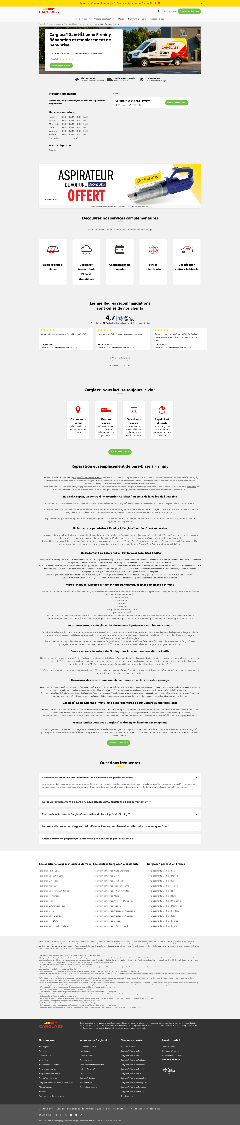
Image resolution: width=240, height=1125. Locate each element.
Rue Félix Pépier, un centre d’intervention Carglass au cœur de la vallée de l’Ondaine (120, 496)
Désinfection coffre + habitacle (186, 267)
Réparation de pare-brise (49, 1065)
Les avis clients (171, 1060)
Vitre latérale (44, 1060)
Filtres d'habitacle (153, 267)
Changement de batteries (119, 267)
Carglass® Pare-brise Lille (131, 1074)
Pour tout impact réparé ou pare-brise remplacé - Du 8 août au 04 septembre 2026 (120, 207)
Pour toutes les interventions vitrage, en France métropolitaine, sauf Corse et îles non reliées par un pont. (78, 987)
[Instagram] (55, 1114)
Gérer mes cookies (133, 1109)
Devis (121, 19)
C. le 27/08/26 (46, 344)
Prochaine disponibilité (62, 94)
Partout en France (121, 81)
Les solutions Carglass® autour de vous (65, 864)
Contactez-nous (168, 1047)
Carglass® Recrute (87, 1078)
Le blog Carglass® (87, 1069)
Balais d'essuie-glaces (52, 267)
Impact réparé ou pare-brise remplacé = (120, 3)
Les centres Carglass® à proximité (116, 864)
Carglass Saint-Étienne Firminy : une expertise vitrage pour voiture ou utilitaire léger (120, 702)
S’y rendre (122, 105)
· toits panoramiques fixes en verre (120, 610)
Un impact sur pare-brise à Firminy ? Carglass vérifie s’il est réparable (120, 528)
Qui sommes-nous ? (88, 1047)
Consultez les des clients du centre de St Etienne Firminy (120, 323)
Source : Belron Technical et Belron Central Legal (59, 996)
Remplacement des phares (49, 1074)
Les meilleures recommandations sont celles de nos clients (120, 306)
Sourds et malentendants (172, 1056)
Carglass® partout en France (166, 864)
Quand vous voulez (134, 421)
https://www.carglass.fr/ (83, 989)
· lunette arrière (120, 601)
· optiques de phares (120, 612)
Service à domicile (128, 1047)
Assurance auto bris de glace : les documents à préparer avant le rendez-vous (120, 625)
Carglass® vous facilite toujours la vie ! (120, 390)
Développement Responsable (92, 1065)
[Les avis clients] (181, 1071)
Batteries (42, 1092)
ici (85, 948)
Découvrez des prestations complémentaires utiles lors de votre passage (120, 680)
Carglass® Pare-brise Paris (131, 1051)
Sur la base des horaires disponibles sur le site (66, 989)
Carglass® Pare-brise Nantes (132, 1069)
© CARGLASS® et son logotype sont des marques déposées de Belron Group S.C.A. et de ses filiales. (80, 1121)
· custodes (120, 604)
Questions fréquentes (120, 763)
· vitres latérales (120, 598)
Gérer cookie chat (152, 1109)
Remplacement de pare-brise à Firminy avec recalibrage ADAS (120, 553)
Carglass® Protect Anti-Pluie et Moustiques (86, 272)
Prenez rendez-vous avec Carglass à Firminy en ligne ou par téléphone (120, 722)
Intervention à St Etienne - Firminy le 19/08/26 (58, 347)
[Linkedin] (75, 1114)
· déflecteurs (120, 607)
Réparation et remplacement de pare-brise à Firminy (120, 466)
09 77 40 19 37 (138, 105)
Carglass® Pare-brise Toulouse (133, 1060)
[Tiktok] (80, 1114)
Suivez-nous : (45, 1115)
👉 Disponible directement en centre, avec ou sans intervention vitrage (120, 230)
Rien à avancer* (88, 78)
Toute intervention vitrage (156, 81)
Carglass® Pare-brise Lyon (131, 1056)
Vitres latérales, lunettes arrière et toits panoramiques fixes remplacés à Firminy (120, 584)
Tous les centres (127, 1096)
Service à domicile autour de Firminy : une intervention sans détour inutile (120, 651)
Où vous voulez (106, 421)
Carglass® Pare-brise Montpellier (134, 1083)
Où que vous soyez (78, 421)
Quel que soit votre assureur (92, 81)
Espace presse (86, 1060)
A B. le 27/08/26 (105, 344)
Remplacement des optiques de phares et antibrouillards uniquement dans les (90, 971)
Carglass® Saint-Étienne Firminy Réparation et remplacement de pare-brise (80, 40)
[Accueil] (51, 1026)
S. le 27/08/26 (160, 344)
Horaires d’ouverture (61, 112)
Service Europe (86, 1083)
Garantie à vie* (153, 78)
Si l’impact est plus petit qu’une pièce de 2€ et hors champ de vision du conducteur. (70, 955)
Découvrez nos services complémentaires (120, 218)
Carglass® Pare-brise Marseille (133, 1065)
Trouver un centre (137, 19)
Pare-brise (43, 1051)
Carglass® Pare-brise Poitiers (132, 1092)
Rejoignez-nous (157, 19)
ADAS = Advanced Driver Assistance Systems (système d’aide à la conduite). (67, 964)
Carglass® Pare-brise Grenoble (133, 1078)
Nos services (46, 1040)
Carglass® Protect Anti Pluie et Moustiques (56, 1083)
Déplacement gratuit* (125, 78)
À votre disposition (60, 145)
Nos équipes (85, 1051)
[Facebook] (60, 1114)
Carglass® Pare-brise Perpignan (133, 1087)
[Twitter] (65, 1114)
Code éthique (85, 1074)
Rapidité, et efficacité (162, 421)
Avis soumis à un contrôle (120, 365)
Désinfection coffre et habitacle (51, 1096)
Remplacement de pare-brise (50, 1069)
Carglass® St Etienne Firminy (132, 101)
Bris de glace (44, 1047)
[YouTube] (70, 1114)
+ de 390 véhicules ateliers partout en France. (78, 430)
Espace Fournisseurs (88, 1087)
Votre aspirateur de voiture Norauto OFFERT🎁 (138, 3)
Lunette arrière (45, 1056)
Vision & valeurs (86, 1056)
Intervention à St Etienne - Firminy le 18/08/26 (116, 347)
